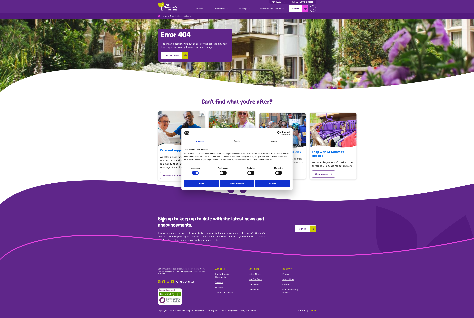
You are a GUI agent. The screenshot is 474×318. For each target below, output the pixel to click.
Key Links (254, 269)
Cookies (286, 284)
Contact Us (254, 284)
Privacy (285, 274)
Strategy (219, 282)
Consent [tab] (200, 141)
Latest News (254, 274)
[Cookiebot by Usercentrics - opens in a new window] (279, 133)
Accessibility (288, 279)
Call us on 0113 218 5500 (302, 2)
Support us (220, 8)
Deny (201, 183)
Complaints (254, 289)
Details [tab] (237, 141)
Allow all (272, 183)
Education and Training (270, 8)
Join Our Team (255, 279)
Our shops (242, 8)
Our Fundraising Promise (290, 291)
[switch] (223, 173)
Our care (199, 8)
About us (220, 269)
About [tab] (274, 141)
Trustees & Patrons (224, 292)
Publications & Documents (222, 275)
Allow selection (237, 183)
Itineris (312, 310)
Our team (219, 287)
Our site (287, 269)
